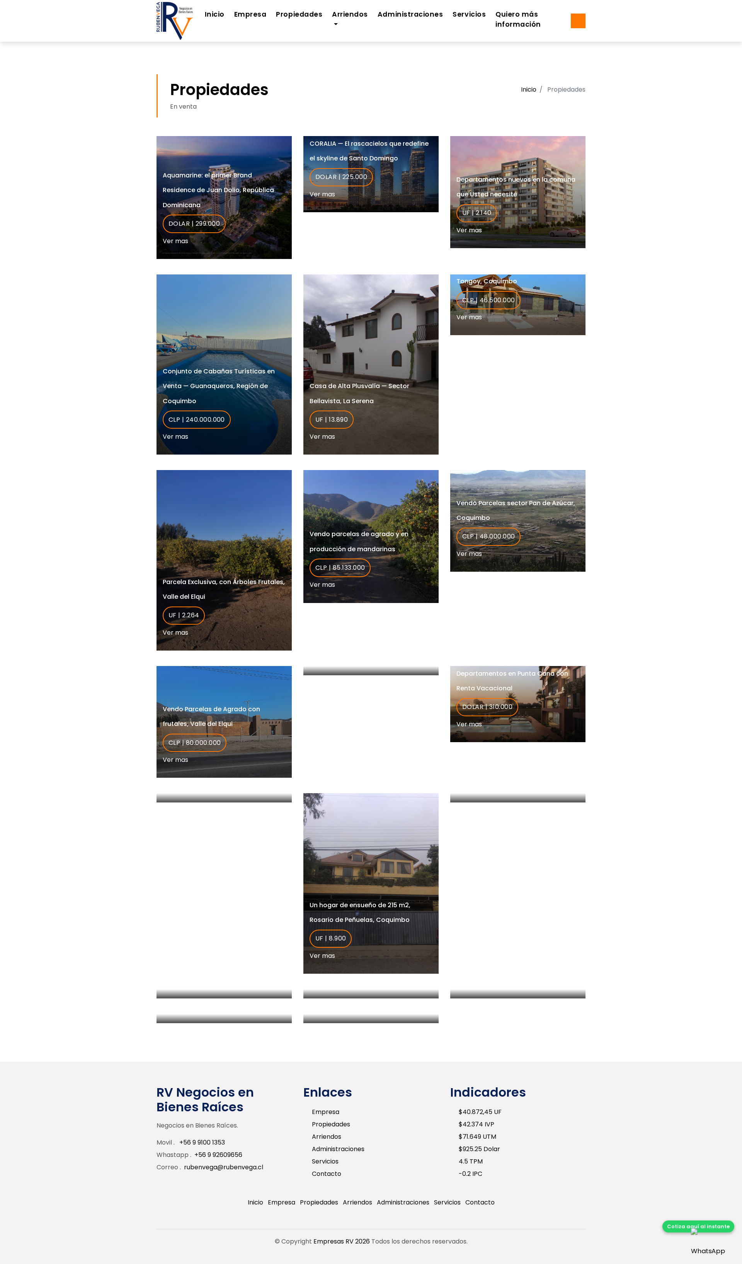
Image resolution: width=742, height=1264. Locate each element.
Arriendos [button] (350, 14)
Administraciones (410, 14)
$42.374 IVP (476, 1124)
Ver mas (176, 241)
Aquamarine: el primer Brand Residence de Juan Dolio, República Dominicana (218, 190)
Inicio (215, 14)
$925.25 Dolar (479, 1149)
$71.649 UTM (477, 1136)
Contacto (326, 1173)
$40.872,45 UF (480, 1111)
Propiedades (299, 14)
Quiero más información (518, 19)
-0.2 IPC (470, 1173)
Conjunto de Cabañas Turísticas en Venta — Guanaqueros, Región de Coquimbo (219, 386)
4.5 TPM (471, 1161)
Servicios (469, 14)
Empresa (250, 14)
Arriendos (326, 1136)
